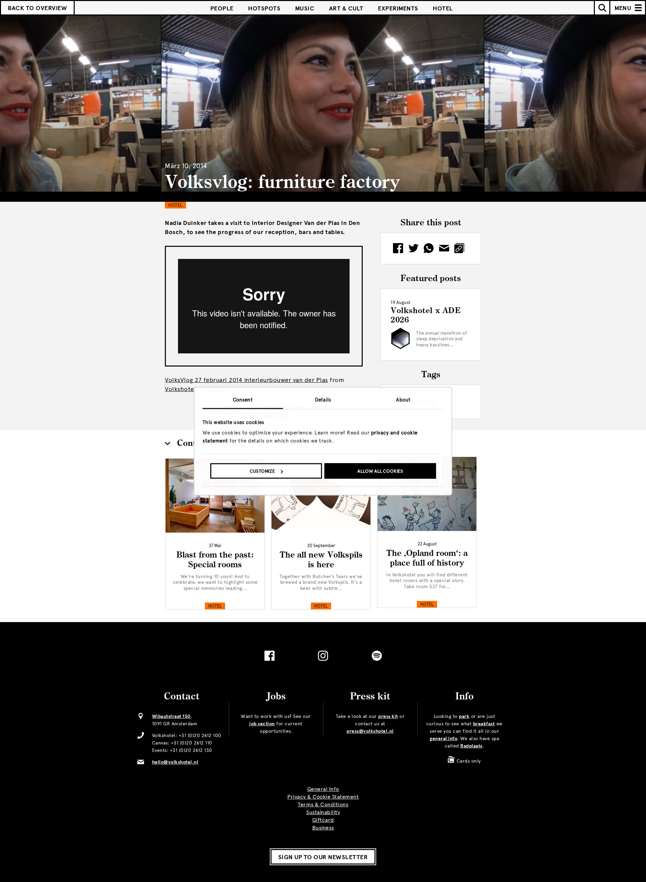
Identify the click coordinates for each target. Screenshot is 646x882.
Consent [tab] (243, 399)
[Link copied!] (461, 248)
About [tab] (403, 399)
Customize (262, 471)
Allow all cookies (380, 471)
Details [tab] (323, 399)
